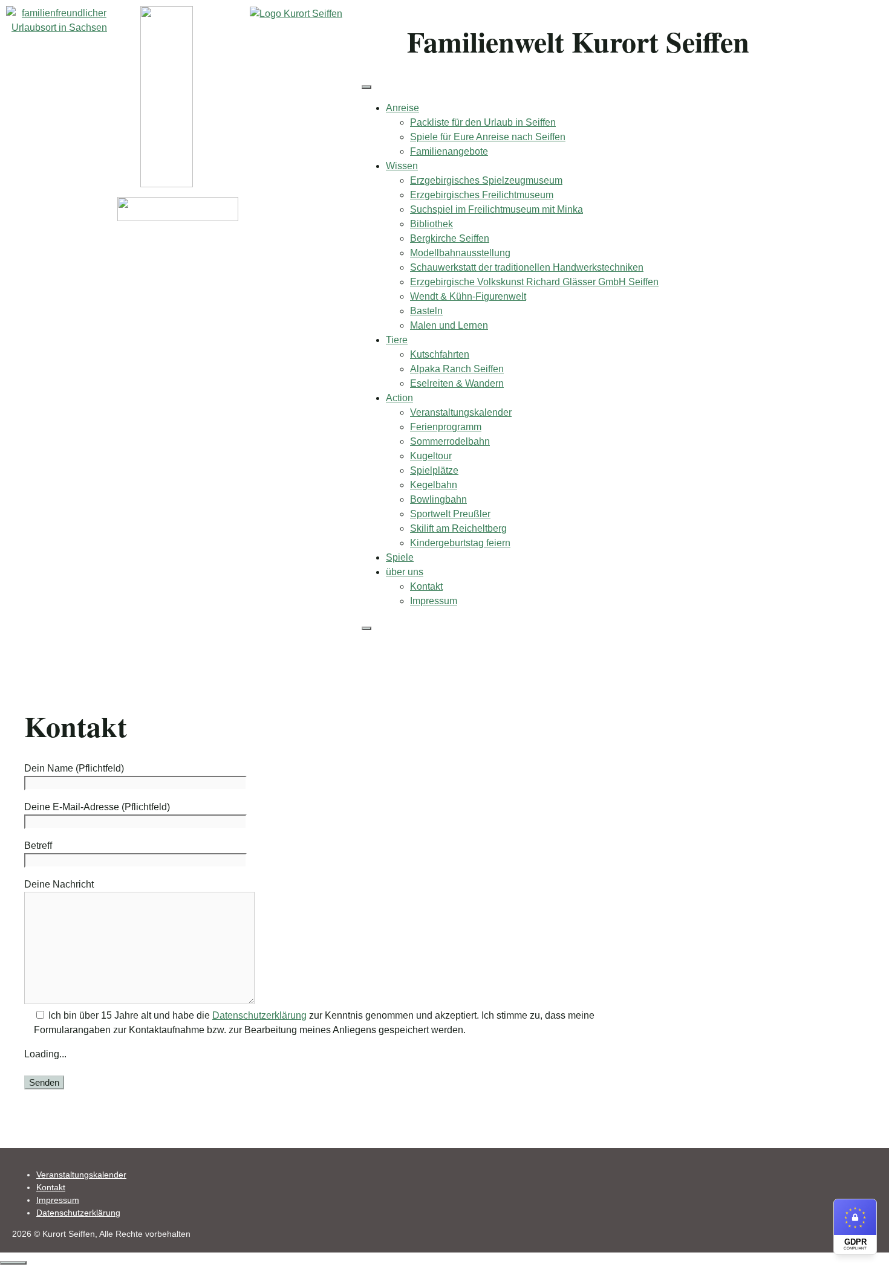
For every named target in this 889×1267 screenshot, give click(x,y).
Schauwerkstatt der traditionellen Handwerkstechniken (526, 267)
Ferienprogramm (445, 427)
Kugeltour (431, 456)
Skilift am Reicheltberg (458, 528)
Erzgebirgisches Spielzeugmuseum (486, 180)
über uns (404, 572)
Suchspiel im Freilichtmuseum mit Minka (496, 209)
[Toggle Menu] (366, 87)
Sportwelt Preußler (450, 514)
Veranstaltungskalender (461, 412)
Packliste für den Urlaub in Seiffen (483, 122)
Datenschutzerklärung (259, 1015)
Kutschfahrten (439, 354)
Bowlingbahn (438, 499)
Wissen (402, 166)
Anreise (402, 108)
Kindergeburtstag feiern (460, 543)
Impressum (433, 601)
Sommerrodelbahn (450, 441)
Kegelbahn (433, 485)
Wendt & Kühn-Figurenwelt (468, 296)
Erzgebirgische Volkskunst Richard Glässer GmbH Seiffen (534, 282)
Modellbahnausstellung (460, 253)
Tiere (397, 340)
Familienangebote (449, 151)
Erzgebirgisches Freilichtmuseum (481, 195)
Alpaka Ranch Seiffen (457, 369)
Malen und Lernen (449, 325)
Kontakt (426, 586)
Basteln (426, 311)
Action (399, 398)
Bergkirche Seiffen (449, 238)
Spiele (400, 557)
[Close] (366, 628)
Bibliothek (431, 224)
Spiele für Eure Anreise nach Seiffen (487, 137)
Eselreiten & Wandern (457, 383)
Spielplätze (434, 470)
